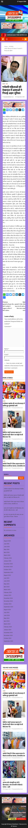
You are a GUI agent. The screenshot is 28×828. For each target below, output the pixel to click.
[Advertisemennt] (14, 25)
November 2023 (8, 635)
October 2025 (7, 569)
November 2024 (8, 601)
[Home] (3, 39)
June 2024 (7, 615)
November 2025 (8, 566)
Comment (8, 326)
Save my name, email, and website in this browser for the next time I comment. (13, 365)
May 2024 (6, 618)
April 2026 (6, 552)
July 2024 (6, 612)
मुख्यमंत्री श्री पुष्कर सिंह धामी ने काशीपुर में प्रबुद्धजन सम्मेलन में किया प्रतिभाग (8, 306)
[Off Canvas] (2, 1)
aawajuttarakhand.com (9, 96)
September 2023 (8, 641)
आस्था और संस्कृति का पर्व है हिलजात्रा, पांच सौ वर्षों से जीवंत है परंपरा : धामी (12, 784)
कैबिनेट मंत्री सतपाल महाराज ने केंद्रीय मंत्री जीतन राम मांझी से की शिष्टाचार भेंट (13, 434)
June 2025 (7, 581)
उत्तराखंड (3, 83)
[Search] (23, 39)
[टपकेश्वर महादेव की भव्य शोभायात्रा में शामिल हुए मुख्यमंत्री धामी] (14, 390)
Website (6, 360)
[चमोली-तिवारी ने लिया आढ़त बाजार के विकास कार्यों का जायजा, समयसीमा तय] (14, 450)
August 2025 (7, 575)
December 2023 (8, 632)
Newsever (22, 824)
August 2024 (7, 609)
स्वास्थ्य (7, 83)
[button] (6, 39)
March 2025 (7, 589)
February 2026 (8, 558)
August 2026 (7, 541)
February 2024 (8, 627)
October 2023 (7, 638)
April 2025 (6, 586)
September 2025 (8, 572)
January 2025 (7, 595)
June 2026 (7, 546)
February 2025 (8, 592)
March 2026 (7, 555)
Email (6, 354)
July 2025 (6, 578)
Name (6, 349)
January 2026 (7, 561)
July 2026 (6, 544)
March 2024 (7, 624)
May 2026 (6, 549)
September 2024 (8, 607)
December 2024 (8, 598)
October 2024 (7, 604)
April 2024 (6, 621)
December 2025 (8, 564)
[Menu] (6, 39)
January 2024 (7, 629)
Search (6, 474)
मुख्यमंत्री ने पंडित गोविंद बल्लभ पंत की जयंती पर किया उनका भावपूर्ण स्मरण (20, 306)
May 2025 (6, 584)
